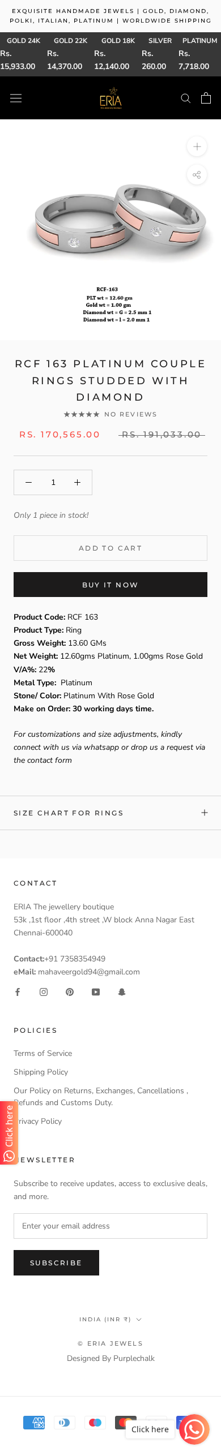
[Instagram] (44, 991)
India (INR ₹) (105, 1319)
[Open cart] (206, 98)
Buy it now (110, 585)
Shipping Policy (41, 1072)
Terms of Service (43, 1053)
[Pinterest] (70, 991)
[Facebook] (18, 991)
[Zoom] (197, 146)
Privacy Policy (38, 1121)
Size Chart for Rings (69, 813)
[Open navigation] (16, 97)
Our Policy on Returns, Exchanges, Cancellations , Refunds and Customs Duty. (101, 1096)
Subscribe (56, 1263)
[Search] (186, 97)
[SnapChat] (122, 991)
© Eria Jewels (110, 1343)
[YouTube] (96, 991)
